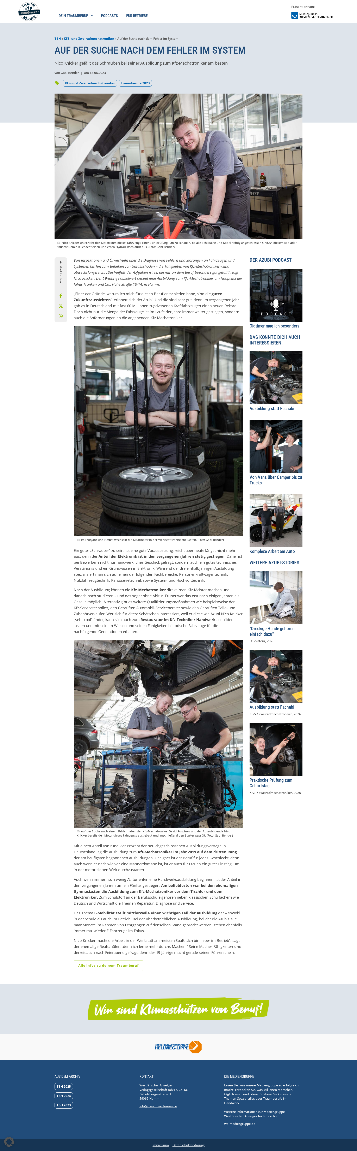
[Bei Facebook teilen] (60, 296)
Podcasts (109, 15)
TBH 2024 (64, 1096)
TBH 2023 (64, 1105)
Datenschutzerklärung (189, 1145)
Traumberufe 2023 (135, 83)
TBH (58, 38)
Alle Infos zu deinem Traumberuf (108, 965)
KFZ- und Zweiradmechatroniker (89, 38)
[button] (9, 1142)
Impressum (160, 1145)
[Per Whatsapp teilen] (60, 316)
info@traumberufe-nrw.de (158, 1106)
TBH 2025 (64, 1086)
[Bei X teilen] (60, 305)
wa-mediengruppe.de (239, 1124)
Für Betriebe (137, 15)
